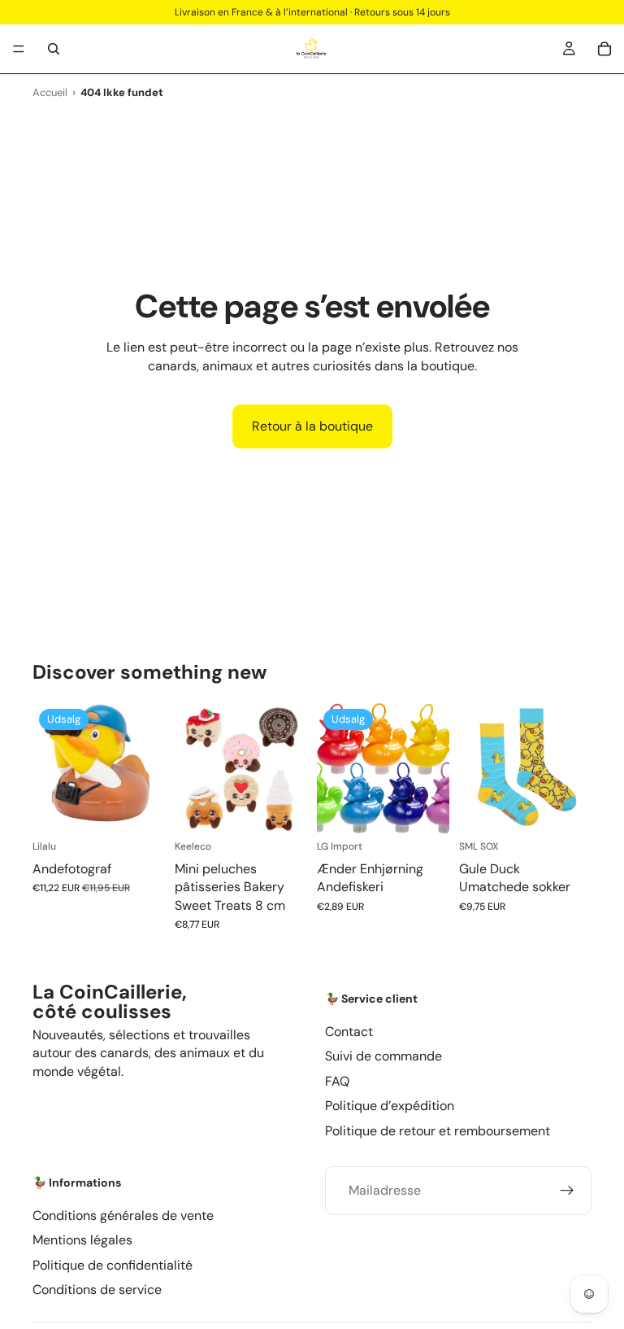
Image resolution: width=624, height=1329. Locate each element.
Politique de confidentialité (112, 1264)
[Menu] (18, 49)
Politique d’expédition (389, 1105)
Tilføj (153, 809)
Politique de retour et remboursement (437, 1130)
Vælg (296, 809)
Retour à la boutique (312, 426)
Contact (349, 1030)
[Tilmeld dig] (567, 1190)
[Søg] (54, 49)
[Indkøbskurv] (604, 49)
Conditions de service (97, 1289)
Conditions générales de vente (123, 1214)
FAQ (337, 1080)
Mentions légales (82, 1239)
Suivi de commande (383, 1056)
